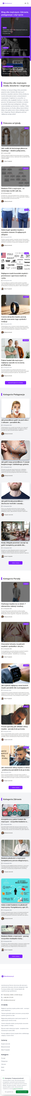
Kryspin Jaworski (9, 514)
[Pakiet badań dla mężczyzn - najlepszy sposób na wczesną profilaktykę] (15, 348)
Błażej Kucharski (9, 433)
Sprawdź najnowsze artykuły (15, 382)
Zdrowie (3, 1064)
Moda (2, 1070)
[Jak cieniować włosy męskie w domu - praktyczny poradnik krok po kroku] (15, 755)
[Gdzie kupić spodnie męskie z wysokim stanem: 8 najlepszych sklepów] (15, 218)
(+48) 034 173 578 (8, 997)
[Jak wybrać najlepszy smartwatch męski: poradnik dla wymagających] (15, 673)
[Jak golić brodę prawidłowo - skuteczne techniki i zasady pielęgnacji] (15, 490)
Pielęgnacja (4, 1061)
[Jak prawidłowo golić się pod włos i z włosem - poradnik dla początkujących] (15, 408)
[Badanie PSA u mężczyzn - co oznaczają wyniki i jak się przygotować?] (15, 176)
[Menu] (25, 3)
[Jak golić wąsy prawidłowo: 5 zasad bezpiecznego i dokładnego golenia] (15, 450)
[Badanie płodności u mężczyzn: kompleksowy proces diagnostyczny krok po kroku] (15, 848)
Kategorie (4, 1055)
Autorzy (4, 1040)
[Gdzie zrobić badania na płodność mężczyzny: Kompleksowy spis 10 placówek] (15, 890)
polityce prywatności (18, 1088)
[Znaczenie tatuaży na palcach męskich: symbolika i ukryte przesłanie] (15, 632)
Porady (3, 1058)
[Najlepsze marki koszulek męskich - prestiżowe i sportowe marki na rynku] (15, 261)
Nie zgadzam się (9, 1091)
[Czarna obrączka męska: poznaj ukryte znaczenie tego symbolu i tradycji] (15, 305)
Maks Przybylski (8, 556)
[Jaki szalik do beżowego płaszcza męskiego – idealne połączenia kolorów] (15, 136)
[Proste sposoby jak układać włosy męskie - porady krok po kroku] (15, 714)
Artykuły (4, 1005)
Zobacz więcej (15, 562)
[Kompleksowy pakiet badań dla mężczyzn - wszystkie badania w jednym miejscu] (15, 810)
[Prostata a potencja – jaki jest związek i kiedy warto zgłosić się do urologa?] (15, 46)
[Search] (28, 3)
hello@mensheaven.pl (9, 1000)
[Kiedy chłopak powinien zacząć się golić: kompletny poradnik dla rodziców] (15, 531)
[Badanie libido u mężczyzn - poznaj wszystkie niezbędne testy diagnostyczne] (15, 929)
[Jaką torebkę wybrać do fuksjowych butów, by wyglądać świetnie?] (15, 26)
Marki (2, 1067)
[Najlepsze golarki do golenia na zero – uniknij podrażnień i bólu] (15, 67)
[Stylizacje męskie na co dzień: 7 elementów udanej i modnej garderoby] (15, 592)
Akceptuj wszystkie (22, 1091)
